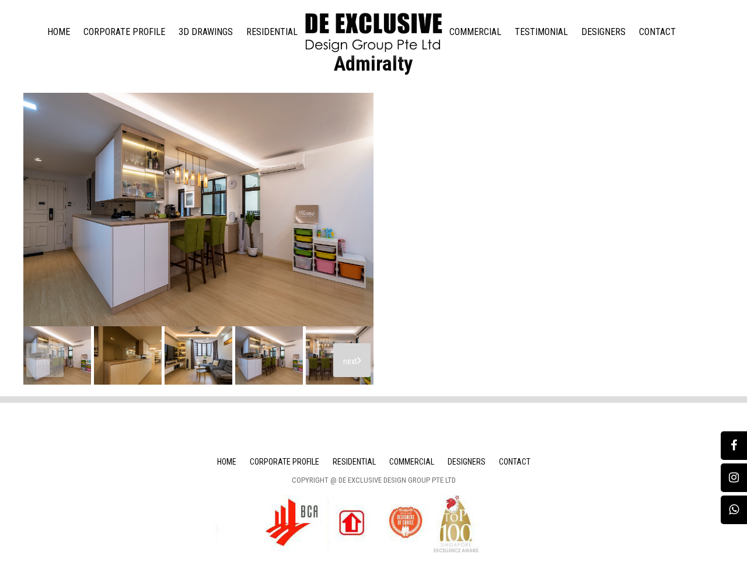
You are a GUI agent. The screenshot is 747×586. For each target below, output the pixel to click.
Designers (603, 31)
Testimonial (541, 31)
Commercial (475, 31)
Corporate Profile (124, 31)
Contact (657, 31)
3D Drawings (206, 31)
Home (58, 31)
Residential (272, 31)
